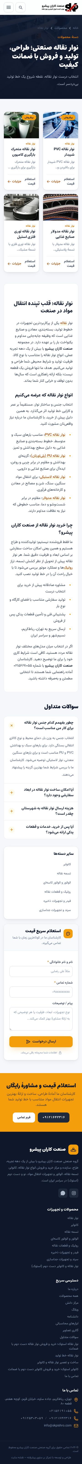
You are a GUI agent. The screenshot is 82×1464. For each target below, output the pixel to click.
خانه (75, 28)
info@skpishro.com (58, 1425)
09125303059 (31, 1418)
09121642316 (60, 1418)
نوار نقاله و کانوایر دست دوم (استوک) (54, 1266)
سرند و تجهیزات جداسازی (55, 910)
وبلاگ (75, 1309)
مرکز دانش (71, 1303)
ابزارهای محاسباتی (67, 1323)
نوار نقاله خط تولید (66, 1355)
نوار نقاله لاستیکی (52, 477)
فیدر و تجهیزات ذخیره (57, 901)
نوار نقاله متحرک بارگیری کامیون (23, 152)
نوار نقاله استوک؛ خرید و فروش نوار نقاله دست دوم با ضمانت (44, 1346)
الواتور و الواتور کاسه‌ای (57, 882)
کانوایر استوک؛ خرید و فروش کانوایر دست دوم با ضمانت (43, 1369)
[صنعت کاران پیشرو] (59, 7)
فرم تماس (24, 1117)
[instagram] (73, 1193)
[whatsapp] (62, 1193)
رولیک (68, 568)
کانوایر (67, 864)
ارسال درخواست (44, 1041)
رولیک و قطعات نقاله (57, 891)
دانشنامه (72, 1316)
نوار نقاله (69, 144)
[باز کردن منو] (9, 7)
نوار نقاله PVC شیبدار (64, 152)
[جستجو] (20, 7)
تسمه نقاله (64, 873)
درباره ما (73, 1289)
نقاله (63, 323)
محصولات (60, 28)
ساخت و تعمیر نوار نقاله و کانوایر (57, 1362)
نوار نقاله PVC (55, 435)
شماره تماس (63, 983)
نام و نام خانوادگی (60, 962)
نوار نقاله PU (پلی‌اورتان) (48, 456)
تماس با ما (71, 1376)
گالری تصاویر (70, 1330)
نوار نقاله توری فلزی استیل (24, 234)
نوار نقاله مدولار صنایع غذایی (62, 234)
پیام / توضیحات (62, 1003)
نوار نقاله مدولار (54, 498)
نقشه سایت (17, 1458)
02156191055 (60, 1411)
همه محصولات (68, 1296)
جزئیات (56, 181)
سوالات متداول (69, 1337)
